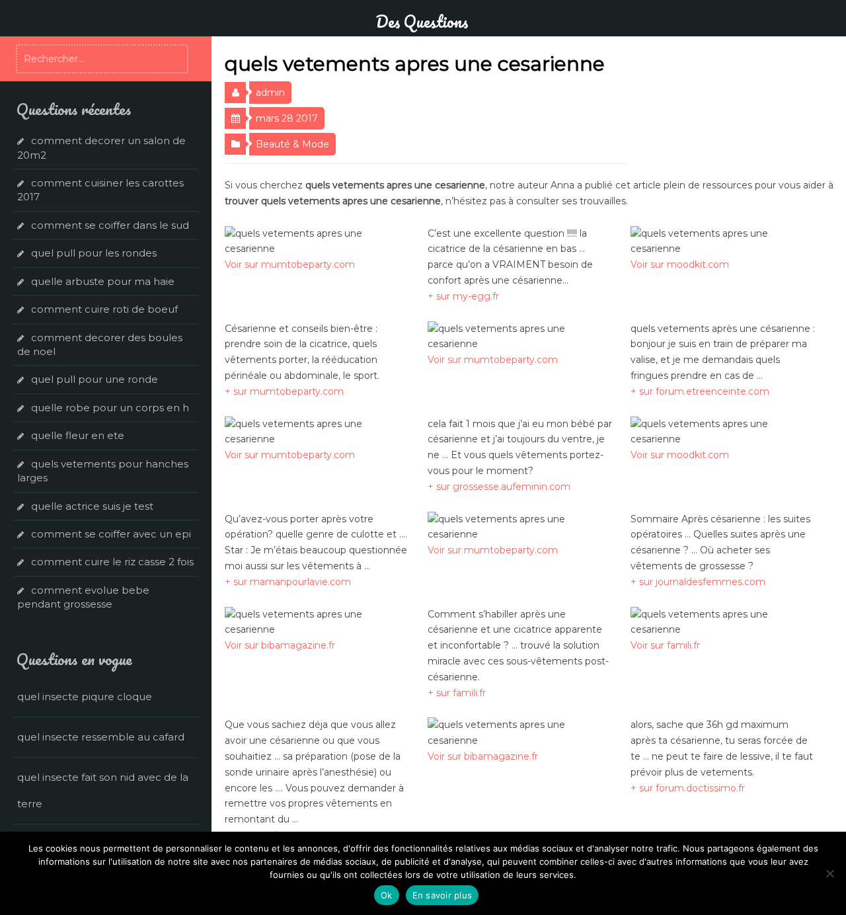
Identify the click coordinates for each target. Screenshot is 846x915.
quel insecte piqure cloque (84, 696)
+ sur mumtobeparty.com (284, 391)
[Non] (829, 873)
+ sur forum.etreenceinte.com (700, 391)
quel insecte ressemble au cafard (100, 737)
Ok (387, 895)
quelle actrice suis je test (92, 506)
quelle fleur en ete (77, 435)
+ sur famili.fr (457, 693)
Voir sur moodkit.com (680, 264)
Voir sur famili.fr (665, 645)
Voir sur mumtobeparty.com (290, 264)
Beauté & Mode (292, 144)
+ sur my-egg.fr (463, 296)
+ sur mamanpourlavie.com (288, 582)
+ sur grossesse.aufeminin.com (499, 487)
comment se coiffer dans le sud (110, 225)
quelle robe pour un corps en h (110, 407)
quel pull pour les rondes (94, 253)
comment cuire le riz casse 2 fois (112, 561)
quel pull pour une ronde (94, 379)
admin (270, 93)
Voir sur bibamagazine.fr (280, 645)
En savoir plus (442, 895)
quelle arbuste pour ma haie (102, 281)
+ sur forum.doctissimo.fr (688, 788)
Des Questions (421, 21)
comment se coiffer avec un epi (111, 534)
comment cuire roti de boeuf (104, 309)
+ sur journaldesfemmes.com (698, 582)
